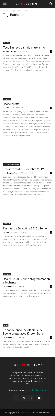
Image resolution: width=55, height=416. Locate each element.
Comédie (7, 99)
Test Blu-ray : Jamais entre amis (24, 47)
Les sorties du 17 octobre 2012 (23, 169)
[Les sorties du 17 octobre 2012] (27, 153)
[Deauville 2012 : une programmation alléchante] (27, 263)
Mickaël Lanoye (9, 51)
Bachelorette (11, 104)
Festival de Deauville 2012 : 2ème (25, 228)
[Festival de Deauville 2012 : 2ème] (27, 213)
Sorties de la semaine (11, 164)
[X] (31, 398)
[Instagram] (24, 398)
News (6, 325)
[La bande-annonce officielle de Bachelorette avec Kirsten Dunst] (27, 314)
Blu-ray (6, 43)
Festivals (7, 224)
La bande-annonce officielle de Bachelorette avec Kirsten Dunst (24, 331)
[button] (4, 4)
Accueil (5, 10)
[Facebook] (16, 398)
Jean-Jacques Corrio (11, 173)
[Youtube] (39, 398)
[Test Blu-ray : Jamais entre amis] (27, 32)
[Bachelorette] (27, 88)
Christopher (8, 286)
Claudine (6, 108)
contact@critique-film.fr (35, 390)
